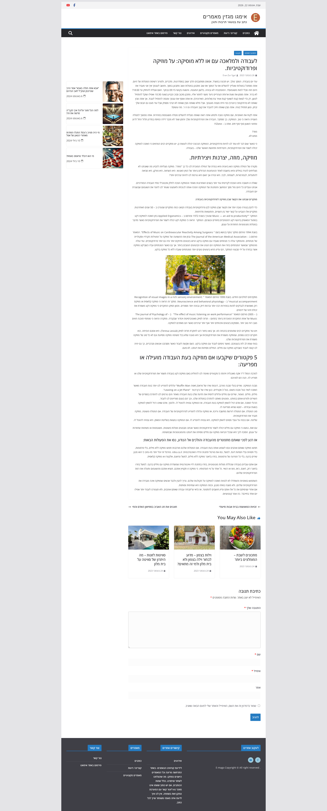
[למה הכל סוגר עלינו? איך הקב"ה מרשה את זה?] (113, 114)
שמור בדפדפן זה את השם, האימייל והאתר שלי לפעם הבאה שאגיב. (220, 706)
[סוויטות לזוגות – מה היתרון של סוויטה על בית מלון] (148, 528)
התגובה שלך (252, 608)
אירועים (191, 33)
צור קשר (177, 33)
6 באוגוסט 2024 (74, 96)
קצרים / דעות (230, 33)
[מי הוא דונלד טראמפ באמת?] (113, 158)
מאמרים (134, 748)
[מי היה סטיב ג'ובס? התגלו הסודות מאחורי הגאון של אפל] (113, 136)
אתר (258, 687)
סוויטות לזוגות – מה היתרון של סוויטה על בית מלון (151, 559)
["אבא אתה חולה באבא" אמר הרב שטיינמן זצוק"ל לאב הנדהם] (113, 91)
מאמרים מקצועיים (209, 33)
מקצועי (237, 53)
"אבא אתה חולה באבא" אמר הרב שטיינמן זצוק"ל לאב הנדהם (82, 90)
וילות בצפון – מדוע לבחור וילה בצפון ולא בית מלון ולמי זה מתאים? (194, 559)
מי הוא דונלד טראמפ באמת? (80, 156)
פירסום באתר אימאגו (157, 33)
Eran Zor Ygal (229, 75)
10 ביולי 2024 (73, 140)
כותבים (246, 33)
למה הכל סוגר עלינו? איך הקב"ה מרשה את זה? (82, 112)
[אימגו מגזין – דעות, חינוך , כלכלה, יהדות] (256, 33)
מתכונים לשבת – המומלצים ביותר (245, 557)
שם (258, 654)
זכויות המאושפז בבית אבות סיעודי (237, 507)
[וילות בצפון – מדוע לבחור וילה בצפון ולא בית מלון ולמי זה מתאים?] (194, 528)
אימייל (256, 671)
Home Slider (250, 53)
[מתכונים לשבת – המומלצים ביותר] (240, 528)
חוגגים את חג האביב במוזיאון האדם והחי (154, 507)
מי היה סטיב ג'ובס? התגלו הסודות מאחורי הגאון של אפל (83, 134)
